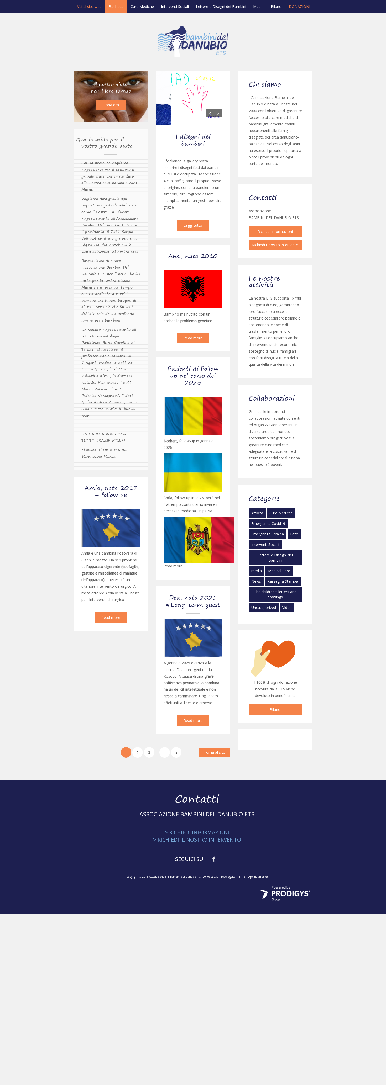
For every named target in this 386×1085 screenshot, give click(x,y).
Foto (294, 533)
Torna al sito (214, 752)
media (256, 570)
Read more (193, 338)
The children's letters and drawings (275, 594)
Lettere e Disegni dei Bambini (221, 6)
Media (258, 6)
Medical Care (279, 570)
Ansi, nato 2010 (192, 256)
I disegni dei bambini (193, 139)
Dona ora (111, 104)
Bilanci (276, 6)
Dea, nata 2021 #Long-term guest (193, 601)
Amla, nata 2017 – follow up (111, 491)
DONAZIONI (299, 6)
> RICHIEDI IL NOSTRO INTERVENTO (197, 839)
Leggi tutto (193, 225)
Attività (257, 512)
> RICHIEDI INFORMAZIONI (197, 832)
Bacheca (116, 6)
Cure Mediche (142, 6)
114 (166, 752)
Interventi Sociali (175, 6)
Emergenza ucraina (267, 533)
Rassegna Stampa (282, 581)
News (256, 581)
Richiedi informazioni (275, 231)
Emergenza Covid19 (268, 523)
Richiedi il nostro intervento (275, 244)
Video (287, 607)
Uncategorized (263, 607)
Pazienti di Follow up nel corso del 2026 (192, 375)
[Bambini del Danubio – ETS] (193, 41)
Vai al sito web (89, 6)
